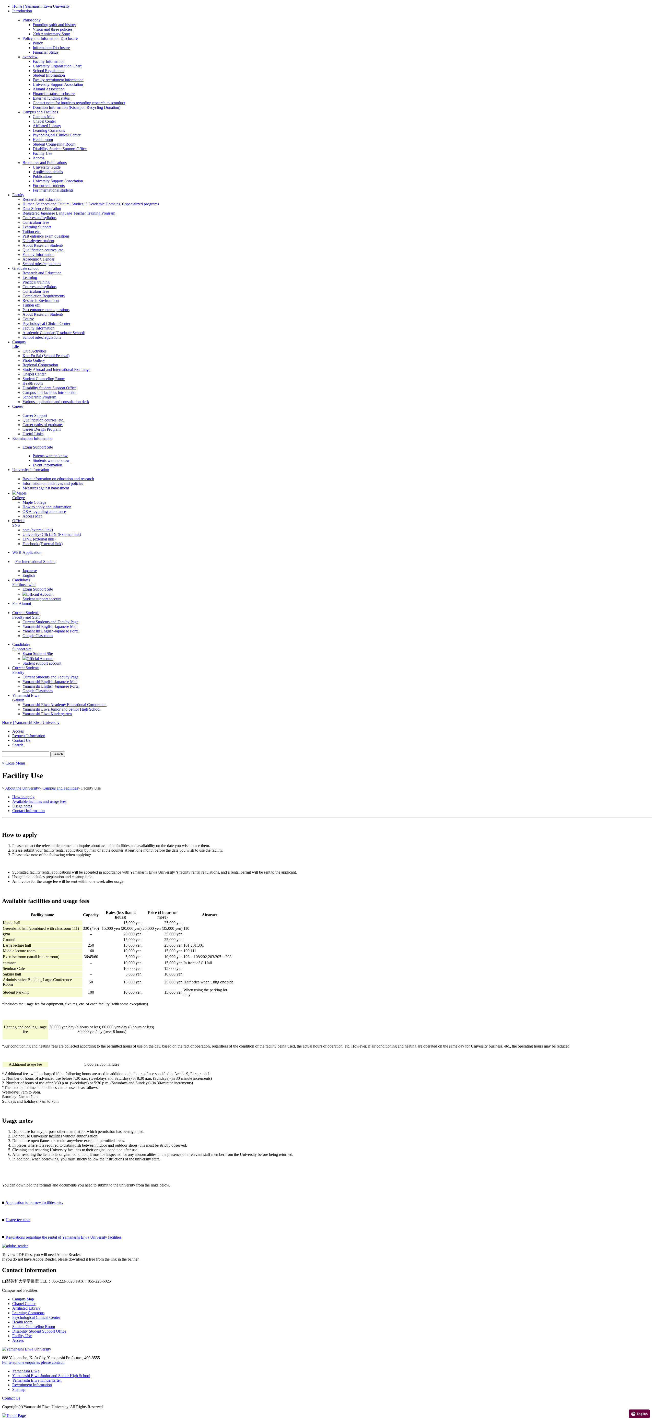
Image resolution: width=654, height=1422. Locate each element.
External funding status (51, 98)
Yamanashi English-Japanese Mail (49, 626)
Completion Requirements (43, 296)
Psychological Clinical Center (56, 135)
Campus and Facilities (40, 112)
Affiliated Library (47, 126)
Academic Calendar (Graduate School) (53, 333)
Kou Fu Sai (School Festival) (45, 356)
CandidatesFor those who (24, 582)
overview (30, 57)
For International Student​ (35, 561)
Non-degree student (38, 241)
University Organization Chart (57, 66)
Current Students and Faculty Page (50, 622)
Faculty (18, 195)
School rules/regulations (41, 264)
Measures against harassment (45, 488)
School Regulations (48, 70)
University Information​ (30, 469)
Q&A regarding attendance (44, 511)
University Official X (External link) (51, 534)
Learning (29, 277)
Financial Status (45, 52)
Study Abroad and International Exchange (56, 369)
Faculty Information (49, 61)
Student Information (49, 75)
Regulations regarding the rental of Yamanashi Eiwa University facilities (63, 1237)
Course (28, 319)
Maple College (34, 502)
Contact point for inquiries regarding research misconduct (79, 103)
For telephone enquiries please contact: (33, 1362)
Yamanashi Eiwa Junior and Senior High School (61, 709)
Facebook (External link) (42, 544)
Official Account (40, 594)
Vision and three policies (52, 29)
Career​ (17, 406)
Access (38, 158)
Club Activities (34, 351)
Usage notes (22, 806)
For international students (53, 190)
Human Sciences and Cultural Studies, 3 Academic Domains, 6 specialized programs (90, 204)
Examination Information (32, 438)
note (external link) (37, 530)
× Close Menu (13, 763)
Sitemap (18, 1389)
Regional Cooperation (40, 365)
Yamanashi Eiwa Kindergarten (47, 714)
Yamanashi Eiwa (25, 1371)
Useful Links (32, 434)
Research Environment (40, 300)
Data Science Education (41, 208)
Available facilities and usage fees (39, 801)
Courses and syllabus (39, 218)
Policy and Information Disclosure (50, 38)
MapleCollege (19, 495)
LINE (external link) (38, 539)
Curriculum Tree (35, 222)
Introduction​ (22, 11)
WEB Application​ (26, 552)
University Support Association (58, 84)
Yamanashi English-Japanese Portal (50, 631)
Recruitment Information (32, 1385)
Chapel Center (44, 121)
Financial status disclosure (54, 93)
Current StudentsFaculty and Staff (26, 614)
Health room (43, 139)
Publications (42, 176)
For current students (49, 185)
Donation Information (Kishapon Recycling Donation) (76, 107)
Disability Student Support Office (60, 149)
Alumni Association (49, 89)
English (28, 575)
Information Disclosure (51, 47)
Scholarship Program (39, 397)
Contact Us (11, 1398)
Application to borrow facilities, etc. (34, 1202)
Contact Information (28, 810)
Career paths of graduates (42, 424)
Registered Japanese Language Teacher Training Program (68, 213)
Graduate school (25, 268)
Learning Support (36, 227)
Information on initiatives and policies (52, 483)
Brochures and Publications (44, 162)
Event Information (47, 465)
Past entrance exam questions (45, 236)
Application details (48, 172)
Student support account (41, 599)
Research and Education (42, 199)
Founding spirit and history (54, 24)
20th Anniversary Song (51, 34)
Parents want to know (50, 456)
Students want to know (51, 460)
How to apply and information (46, 507)
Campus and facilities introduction (49, 392)
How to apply (23, 797)
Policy (38, 43)
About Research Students (42, 245)
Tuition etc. (31, 231)
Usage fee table (18, 1220)
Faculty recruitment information (58, 80)
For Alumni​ (21, 603)
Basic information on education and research (58, 479)
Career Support (34, 415)
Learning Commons (49, 130)
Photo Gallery (33, 360)
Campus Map (43, 116)
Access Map (32, 516)
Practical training (36, 282)
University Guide (47, 167)
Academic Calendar (38, 259)
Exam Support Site (37, 447)
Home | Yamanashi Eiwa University (41, 6)
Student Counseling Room (54, 144)
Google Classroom (37, 635)
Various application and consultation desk (55, 401)
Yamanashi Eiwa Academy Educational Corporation (64, 704)
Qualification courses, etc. (43, 250)
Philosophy (31, 20)
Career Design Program (41, 429)
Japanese (29, 571)
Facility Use (42, 153)
